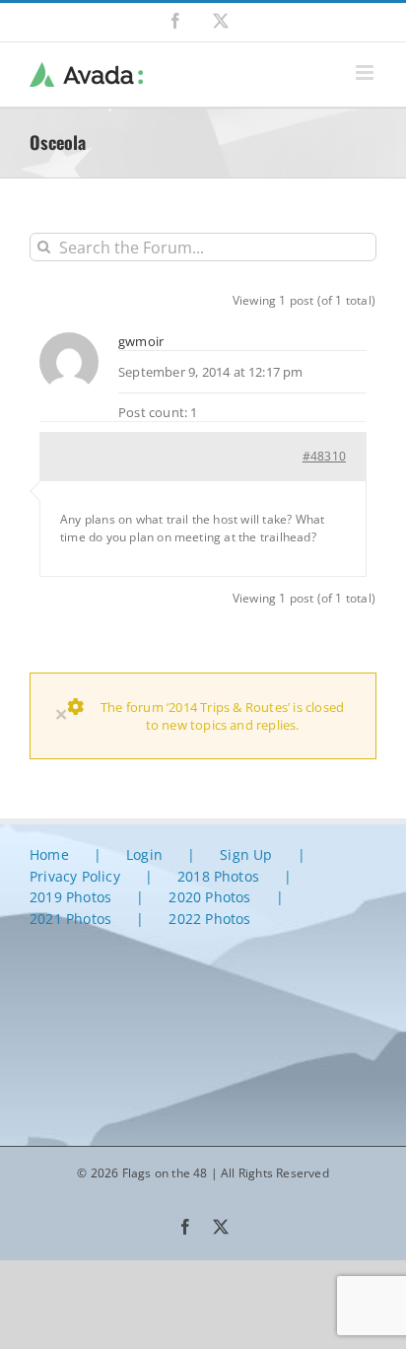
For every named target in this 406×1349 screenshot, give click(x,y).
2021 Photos (70, 918)
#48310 (324, 456)
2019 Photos (70, 897)
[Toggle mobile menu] (366, 72)
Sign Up (246, 854)
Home (49, 854)
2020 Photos (209, 897)
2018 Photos (218, 876)
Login (144, 854)
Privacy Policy (75, 876)
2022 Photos (209, 918)
